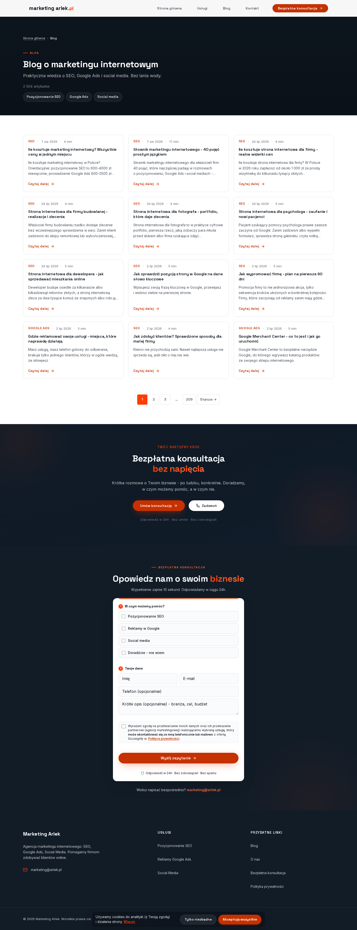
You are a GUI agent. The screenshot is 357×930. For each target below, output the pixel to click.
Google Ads (79, 97)
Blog (226, 8)
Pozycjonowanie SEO (43, 97)
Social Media (168, 873)
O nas (255, 859)
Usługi (202, 8)
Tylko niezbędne (198, 919)
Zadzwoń (209, 505)
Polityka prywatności (267, 886)
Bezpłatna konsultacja (297, 8)
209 (189, 399)
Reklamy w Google (144, 628)
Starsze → (208, 399)
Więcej (129, 922)
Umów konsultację (156, 505)
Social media (108, 97)
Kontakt (252, 8)
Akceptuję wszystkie (240, 919)
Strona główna (169, 8)
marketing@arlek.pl (204, 790)
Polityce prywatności (163, 738)
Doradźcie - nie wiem (146, 653)
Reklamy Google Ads (174, 859)
